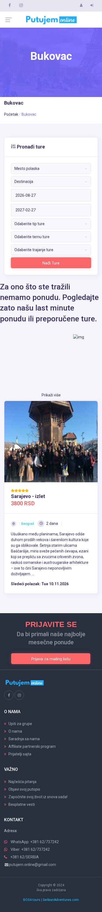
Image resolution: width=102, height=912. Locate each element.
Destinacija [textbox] (23, 181)
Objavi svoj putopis (24, 789)
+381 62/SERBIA (24, 857)
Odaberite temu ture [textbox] (32, 237)
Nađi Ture (51, 263)
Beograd (27, 524)
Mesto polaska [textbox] (26, 168)
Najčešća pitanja (22, 782)
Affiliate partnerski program (32, 746)
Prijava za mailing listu (50, 658)
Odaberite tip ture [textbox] (29, 224)
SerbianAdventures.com (61, 900)
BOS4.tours (31, 900)
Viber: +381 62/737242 (30, 849)
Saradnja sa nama (24, 739)
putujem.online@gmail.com (32, 864)
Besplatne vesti (21, 804)
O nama (15, 731)
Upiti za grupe (20, 724)
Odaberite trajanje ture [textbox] (33, 250)
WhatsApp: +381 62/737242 (35, 842)
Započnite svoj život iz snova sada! (37, 797)
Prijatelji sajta (19, 754)
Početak (11, 114)
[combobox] (51, 168)
